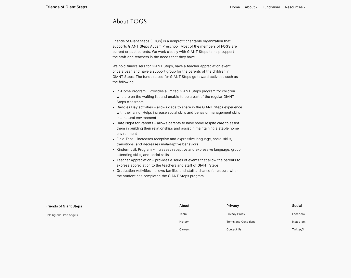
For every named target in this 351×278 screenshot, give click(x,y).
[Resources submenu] (304, 7)
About (250, 7)
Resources (294, 7)
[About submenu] (257, 7)
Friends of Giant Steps (66, 6)
